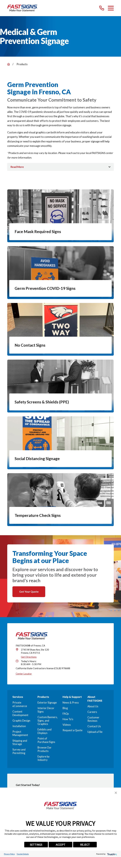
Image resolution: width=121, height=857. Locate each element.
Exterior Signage (47, 702)
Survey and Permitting (19, 751)
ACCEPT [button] (60, 844)
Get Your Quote (29, 591)
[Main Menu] (111, 8)
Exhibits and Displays (44, 731)
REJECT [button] (85, 844)
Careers (92, 712)
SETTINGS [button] (36, 844)
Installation (19, 726)
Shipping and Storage (19, 742)
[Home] (22, 8)
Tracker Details (23, 854)
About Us (92, 706)
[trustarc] (112, 854)
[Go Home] (8, 64)
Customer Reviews (93, 719)
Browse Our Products (44, 749)
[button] (116, 793)
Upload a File (94, 731)
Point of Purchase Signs (46, 740)
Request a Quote (72, 730)
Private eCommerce (19, 704)
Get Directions (29, 656)
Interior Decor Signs (45, 710)
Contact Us (94, 726)
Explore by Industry (43, 758)
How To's (68, 719)
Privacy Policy (9, 854)
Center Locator (24, 673)
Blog (65, 708)
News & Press (71, 702)
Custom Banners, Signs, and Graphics (47, 721)
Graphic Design (21, 720)
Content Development (20, 713)
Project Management (20, 733)
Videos (67, 724)
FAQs (66, 713)
